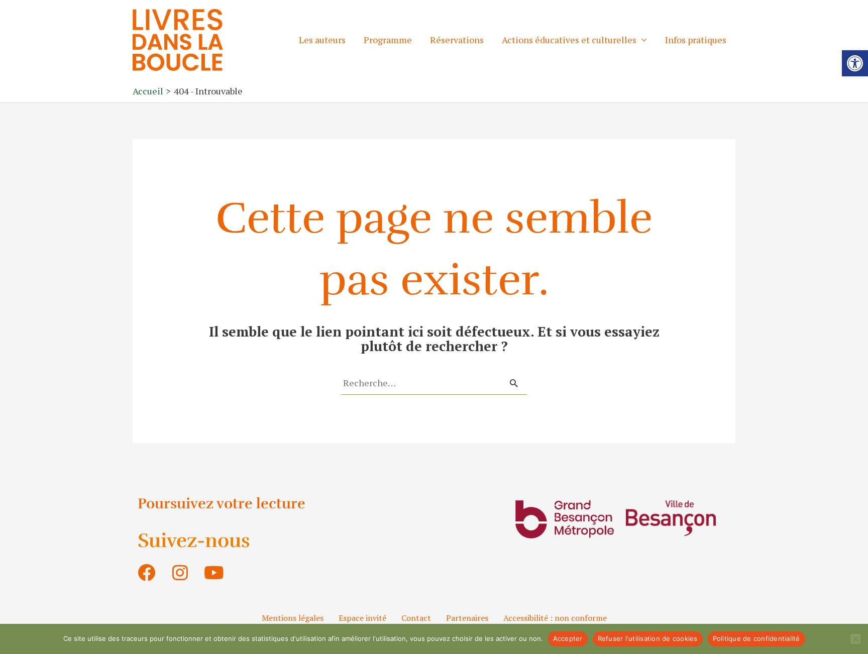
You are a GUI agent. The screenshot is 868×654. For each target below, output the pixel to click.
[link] (855, 63)
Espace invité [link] (362, 617)
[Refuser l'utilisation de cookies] (855, 639)
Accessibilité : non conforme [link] (555, 617)
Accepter (568, 638)
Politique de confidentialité (756, 638)
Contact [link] (416, 617)
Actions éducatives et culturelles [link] (569, 40)
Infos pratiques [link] (695, 40)
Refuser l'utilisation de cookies (648, 638)
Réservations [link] (457, 40)
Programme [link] (388, 40)
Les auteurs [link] (322, 40)
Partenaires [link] (467, 617)
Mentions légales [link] (292, 617)
